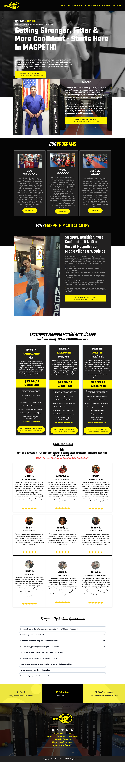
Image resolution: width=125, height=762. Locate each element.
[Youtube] (62, 729)
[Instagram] (57, 729)
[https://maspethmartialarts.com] (12, 5)
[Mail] (67, 729)
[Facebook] (53, 729)
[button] (81, 5)
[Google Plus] (72, 729)
